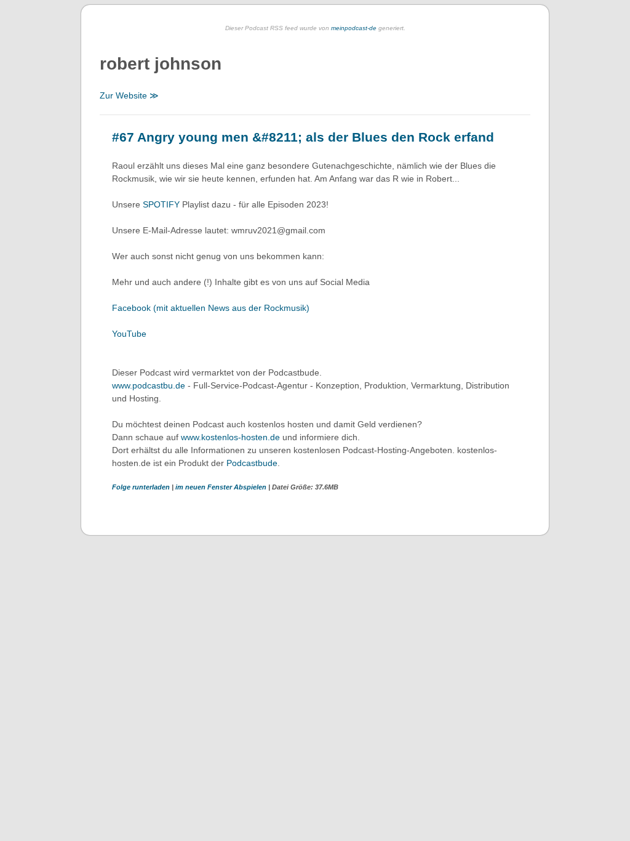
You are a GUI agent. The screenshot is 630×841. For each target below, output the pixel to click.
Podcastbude (251, 463)
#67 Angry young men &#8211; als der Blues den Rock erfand (303, 137)
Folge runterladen (142, 487)
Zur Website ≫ (129, 95)
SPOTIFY (162, 204)
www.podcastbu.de (148, 385)
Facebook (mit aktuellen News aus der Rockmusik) (210, 308)
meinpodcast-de (354, 28)
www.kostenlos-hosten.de (230, 437)
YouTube (129, 334)
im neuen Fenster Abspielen (221, 487)
